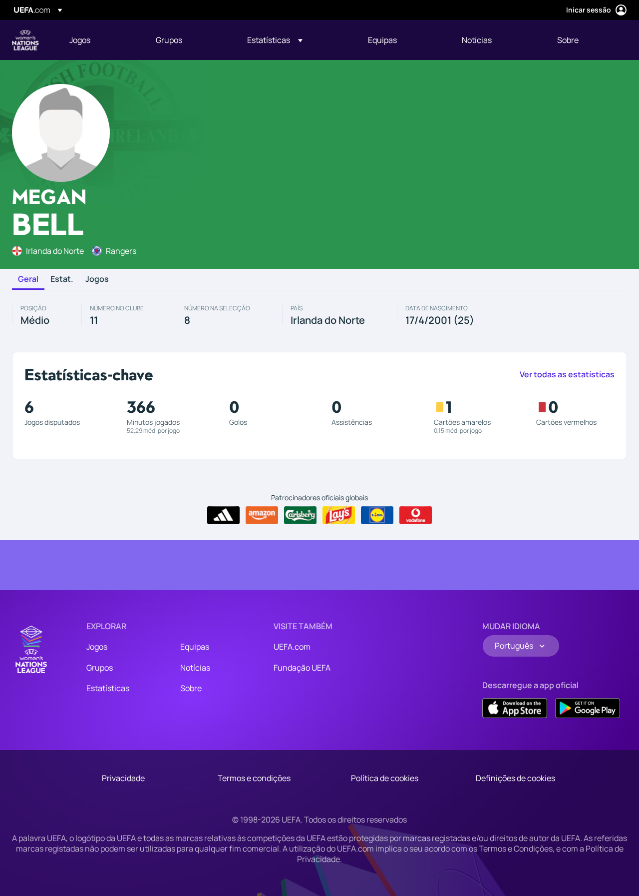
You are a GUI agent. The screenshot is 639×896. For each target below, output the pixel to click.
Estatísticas (107, 688)
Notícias (195, 667)
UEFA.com (292, 646)
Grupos (99, 667)
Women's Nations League (25, 39)
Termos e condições (254, 778)
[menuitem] (100, 39)
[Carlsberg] (300, 515)
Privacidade (123, 778)
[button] (275, 39)
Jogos (97, 279)
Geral (28, 279)
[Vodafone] (415, 515)
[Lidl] (377, 515)
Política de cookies (384, 778)
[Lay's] (338, 515)
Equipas (194, 646)
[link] (80, 39)
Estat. (61, 279)
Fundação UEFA (302, 667)
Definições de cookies (515, 778)
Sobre (191, 688)
